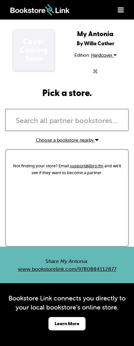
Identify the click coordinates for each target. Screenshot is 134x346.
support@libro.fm (86, 166)
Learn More (67, 323)
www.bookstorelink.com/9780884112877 (67, 269)
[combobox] (67, 120)
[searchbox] (67, 121)
